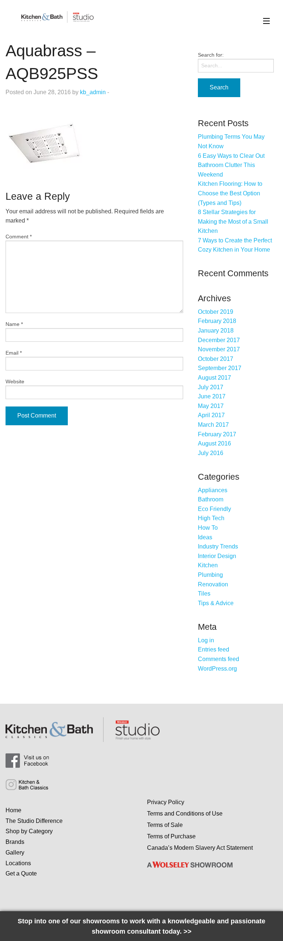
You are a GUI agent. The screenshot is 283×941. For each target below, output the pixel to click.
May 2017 (211, 406)
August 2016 (214, 443)
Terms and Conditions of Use (185, 813)
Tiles (204, 593)
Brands (15, 842)
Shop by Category (29, 831)
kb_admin (93, 92)
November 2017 (219, 349)
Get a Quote (21, 873)
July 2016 (210, 453)
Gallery (15, 852)
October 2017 (215, 359)
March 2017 (213, 425)
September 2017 (219, 368)
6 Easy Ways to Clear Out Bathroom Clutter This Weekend (231, 165)
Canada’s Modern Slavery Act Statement (200, 848)
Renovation (213, 584)
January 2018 (216, 330)
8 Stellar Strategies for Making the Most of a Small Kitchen (233, 221)
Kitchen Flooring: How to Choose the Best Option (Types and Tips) (230, 193)
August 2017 (214, 377)
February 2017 (217, 434)
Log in (206, 640)
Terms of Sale (165, 825)
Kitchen (208, 565)
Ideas (205, 537)
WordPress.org (217, 668)
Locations (18, 863)
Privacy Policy (165, 802)
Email (14, 353)
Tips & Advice (216, 603)
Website (15, 381)
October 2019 (215, 312)
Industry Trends (218, 546)
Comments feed (218, 659)
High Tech (211, 518)
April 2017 (211, 415)
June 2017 (212, 396)
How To (208, 528)
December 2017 (219, 340)
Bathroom (210, 499)
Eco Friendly (214, 509)
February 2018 (217, 321)
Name (14, 324)
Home (13, 810)
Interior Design (217, 556)
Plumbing (210, 575)
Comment (19, 236)
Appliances (212, 490)
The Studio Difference (34, 821)
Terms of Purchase (171, 836)
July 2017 (210, 387)
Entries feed (213, 649)
